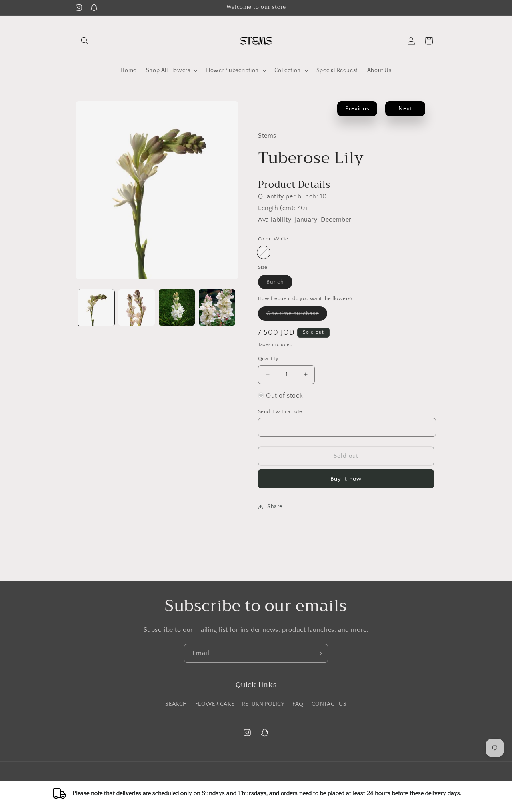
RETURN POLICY (263, 704)
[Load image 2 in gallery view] (136, 307)
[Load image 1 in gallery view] (96, 307)
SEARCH (176, 704)
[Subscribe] (319, 653)
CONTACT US (329, 704)
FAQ (298, 704)
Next (405, 108)
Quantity (268, 358)
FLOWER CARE (214, 704)
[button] (85, 41)
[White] (263, 252)
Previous (357, 108)
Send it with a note (280, 411)
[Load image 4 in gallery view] (217, 307)
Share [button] (274, 506)
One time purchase (296, 315)
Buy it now (346, 478)
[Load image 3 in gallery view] (177, 307)
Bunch (279, 283)
